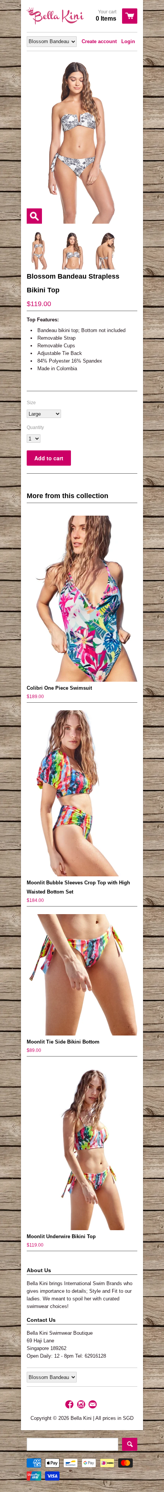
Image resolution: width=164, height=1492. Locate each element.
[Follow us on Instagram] (82, 1405)
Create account (99, 41)
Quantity (35, 427)
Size (31, 402)
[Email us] (93, 1405)
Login (128, 41)
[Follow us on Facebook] (70, 1405)
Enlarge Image (34, 216)
